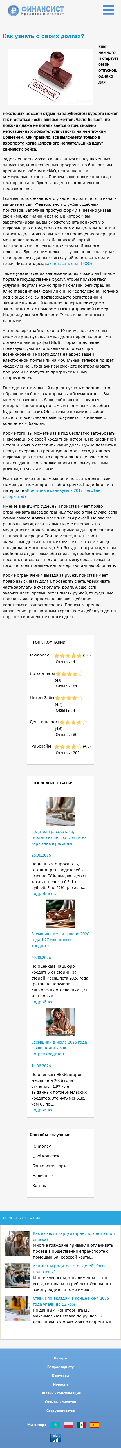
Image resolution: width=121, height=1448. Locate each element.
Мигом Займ (42, 697)
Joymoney (39, 655)
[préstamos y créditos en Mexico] (81, 1424)
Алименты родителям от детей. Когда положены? (70, 1268)
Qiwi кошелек (46, 1156)
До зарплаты (42, 673)
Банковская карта (50, 1165)
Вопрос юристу (60, 1366)
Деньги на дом (44, 721)
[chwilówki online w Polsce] (68, 1424)
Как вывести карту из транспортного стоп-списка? (74, 1236)
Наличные (43, 1175)
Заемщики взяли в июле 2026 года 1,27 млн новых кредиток (60, 939)
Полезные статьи (21, 1218)
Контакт (40, 1185)
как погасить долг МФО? (69, 263)
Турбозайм (40, 746)
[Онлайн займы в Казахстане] (55, 1424)
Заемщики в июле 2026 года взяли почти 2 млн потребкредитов (59, 1048)
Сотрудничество (60, 1410)
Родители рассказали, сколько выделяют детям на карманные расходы (59, 837)
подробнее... (43, 893)
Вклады (60, 1358)
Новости (60, 1384)
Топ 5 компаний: (49, 642)
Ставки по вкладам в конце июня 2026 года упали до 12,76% (71, 1301)
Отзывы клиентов (60, 1401)
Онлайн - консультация (61, 1393)
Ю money (42, 1146)
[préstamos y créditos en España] (94, 1424)
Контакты (60, 1375)
